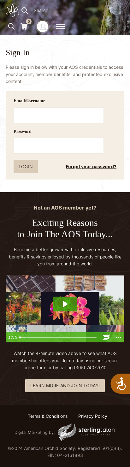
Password (23, 131)
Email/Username (29, 100)
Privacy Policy (92, 416)
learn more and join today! (65, 385)
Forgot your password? (91, 166)
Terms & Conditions (48, 416)
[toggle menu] (60, 26)
